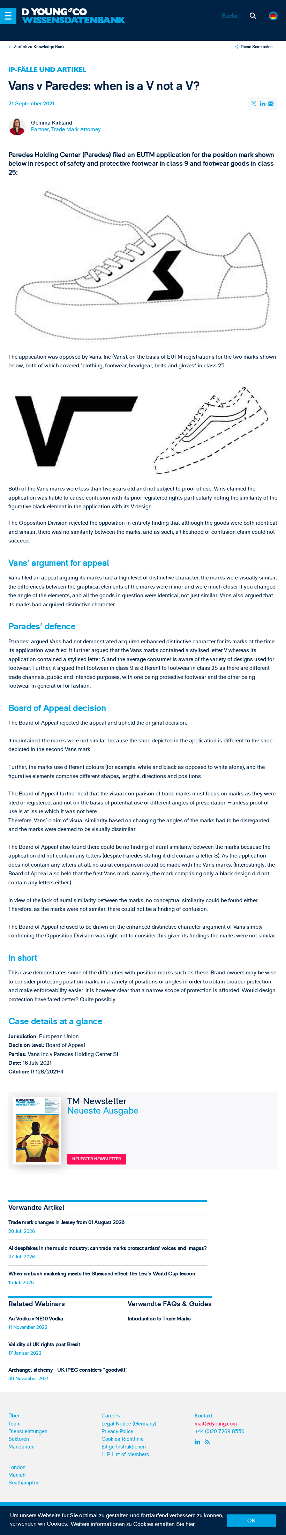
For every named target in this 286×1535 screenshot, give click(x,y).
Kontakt (203, 1416)
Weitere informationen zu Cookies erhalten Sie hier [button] (133, 1524)
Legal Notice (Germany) (128, 1424)
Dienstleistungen (27, 1431)
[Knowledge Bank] (74, 25)
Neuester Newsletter (96, 1159)
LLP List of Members (125, 1454)
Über (14, 1416)
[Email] (271, 103)
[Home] (74, 12)
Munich (16, 1475)
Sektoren (18, 1439)
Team (14, 1424)
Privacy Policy (117, 1431)
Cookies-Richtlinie (122, 1439)
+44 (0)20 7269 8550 (219, 1431)
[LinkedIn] (262, 103)
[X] (254, 103)
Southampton (23, 1483)
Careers (110, 1416)
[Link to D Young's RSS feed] (209, 1442)
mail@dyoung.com (216, 1424)
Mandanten (21, 1447)
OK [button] (251, 1520)
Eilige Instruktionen (123, 1447)
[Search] (253, 16)
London (16, 1467)
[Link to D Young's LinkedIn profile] (199, 1442)
